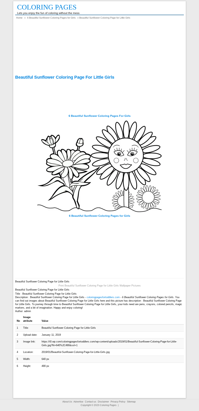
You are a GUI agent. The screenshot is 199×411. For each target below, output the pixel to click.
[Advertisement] (99, 48)
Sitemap (131, 401)
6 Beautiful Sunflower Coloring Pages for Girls (51, 17)
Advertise (78, 401)
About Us (67, 401)
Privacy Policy (118, 401)
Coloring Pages (47, 7)
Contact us (90, 401)
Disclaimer (103, 401)
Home (19, 17)
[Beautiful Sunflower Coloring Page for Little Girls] (99, 212)
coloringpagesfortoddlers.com (103, 297)
